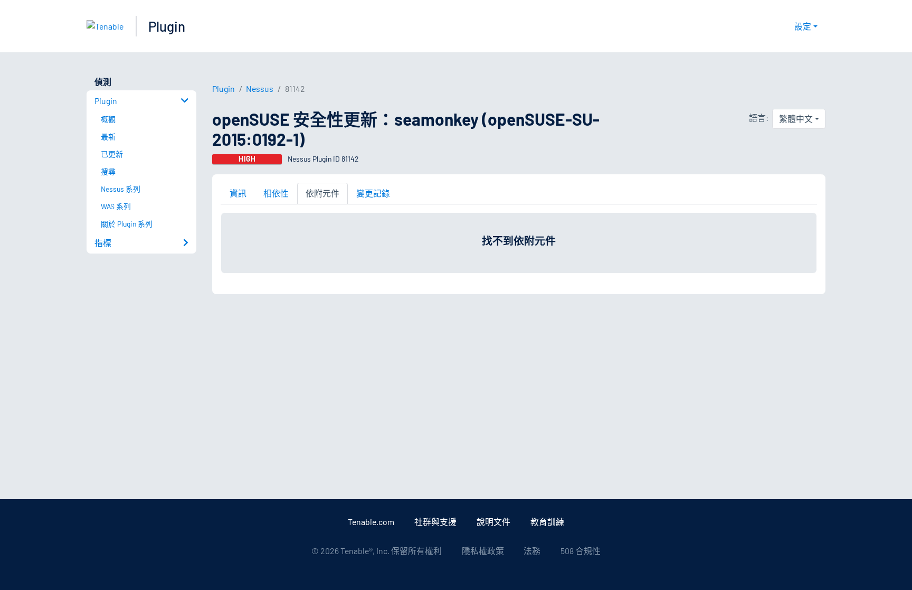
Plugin (166, 26)
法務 (532, 551)
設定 (802, 26)
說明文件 (493, 522)
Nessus (259, 88)
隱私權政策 (483, 551)
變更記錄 (373, 193)
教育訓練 (547, 522)
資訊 (238, 193)
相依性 (276, 193)
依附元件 (322, 193)
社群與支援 (435, 522)
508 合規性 (580, 551)
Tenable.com (371, 522)
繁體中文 (796, 119)
